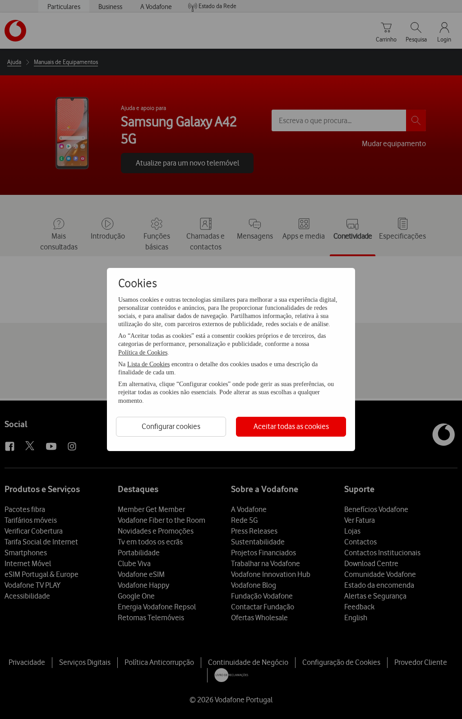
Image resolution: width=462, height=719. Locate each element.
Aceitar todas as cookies (291, 426)
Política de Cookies (142, 352)
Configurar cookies (171, 426)
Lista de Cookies (148, 364)
